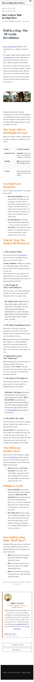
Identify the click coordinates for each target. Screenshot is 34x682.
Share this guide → (10, 634)
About (23, 605)
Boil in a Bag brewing (10, 46)
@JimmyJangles (17, 607)
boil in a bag (11, 8)
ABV (16, 478)
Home (4, 8)
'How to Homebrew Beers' (18, 624)
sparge (12, 201)
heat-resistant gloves (14, 410)
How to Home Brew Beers (13, 2)
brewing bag (23, 255)
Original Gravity (14, 457)
